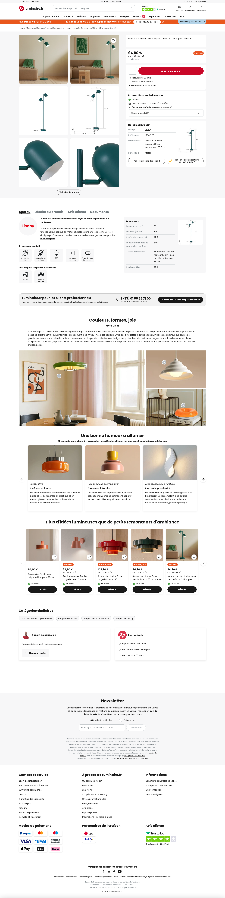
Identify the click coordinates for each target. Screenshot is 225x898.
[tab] (24, 211)
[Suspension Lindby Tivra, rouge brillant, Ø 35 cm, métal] (112, 561)
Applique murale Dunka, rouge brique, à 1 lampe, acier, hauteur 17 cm (75, 578)
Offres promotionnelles (94, 798)
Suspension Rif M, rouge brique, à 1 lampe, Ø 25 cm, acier (41, 576)
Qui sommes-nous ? (92, 780)
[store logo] (31, 8)
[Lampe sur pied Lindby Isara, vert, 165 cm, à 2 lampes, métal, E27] (182, 561)
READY (147, 22)
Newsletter (87, 785)
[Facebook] (105, 871)
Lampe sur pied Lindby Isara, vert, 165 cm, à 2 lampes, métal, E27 (181, 578)
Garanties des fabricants (31, 798)
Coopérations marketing (94, 794)
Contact (23, 794)
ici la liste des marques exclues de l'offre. (133, 758)
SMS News (87, 789)
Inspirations (88, 816)
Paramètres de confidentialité (65, 877)
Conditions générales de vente (161, 780)
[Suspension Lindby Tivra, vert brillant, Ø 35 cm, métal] (147, 561)
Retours (23, 807)
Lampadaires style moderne (96, 618)
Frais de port (25, 803)
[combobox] (94, 8)
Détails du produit (49, 212)
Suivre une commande (30, 789)
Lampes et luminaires (27, 28)
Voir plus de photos (69, 192)
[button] (43, 110)
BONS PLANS (170, 16)
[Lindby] (28, 226)
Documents (99, 212)
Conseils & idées (104, 816)
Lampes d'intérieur (44, 28)
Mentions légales (154, 794)
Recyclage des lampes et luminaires (156, 877)
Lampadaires (58, 28)
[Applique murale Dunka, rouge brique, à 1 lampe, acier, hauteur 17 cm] (77, 561)
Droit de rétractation (30, 780)
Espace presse (89, 812)
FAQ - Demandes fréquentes (33, 785)
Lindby (148, 129)
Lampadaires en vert (67, 618)
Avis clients (77, 212)
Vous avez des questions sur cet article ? (187, 161)
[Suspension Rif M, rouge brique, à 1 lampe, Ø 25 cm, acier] (42, 561)
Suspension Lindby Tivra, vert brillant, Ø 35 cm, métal (147, 578)
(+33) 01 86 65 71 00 (136, 298)
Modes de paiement (29, 812)
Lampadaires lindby (124, 618)
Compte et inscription (30, 816)
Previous (22, 563)
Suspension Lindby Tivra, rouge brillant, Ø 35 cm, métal (110, 578)
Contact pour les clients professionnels (180, 299)
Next (203, 563)
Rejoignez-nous (90, 803)
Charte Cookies (153, 789)
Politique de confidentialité (134, 756)
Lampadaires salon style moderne (36, 618)
